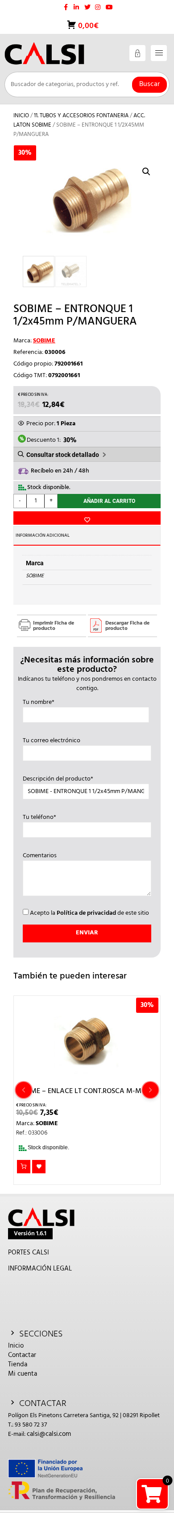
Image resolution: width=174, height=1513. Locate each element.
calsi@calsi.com (49, 1434)
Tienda (17, 1364)
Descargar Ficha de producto (127, 626)
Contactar (22, 1355)
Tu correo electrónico (51, 741)
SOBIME (44, 341)
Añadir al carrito (109, 501)
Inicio (21, 115)
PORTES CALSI (28, 1252)
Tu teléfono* (39, 817)
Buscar (149, 84)
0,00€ (87, 26)
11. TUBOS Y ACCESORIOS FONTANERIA (81, 115)
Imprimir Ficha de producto (53, 626)
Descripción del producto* (58, 779)
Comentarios (40, 856)
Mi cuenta (22, 1374)
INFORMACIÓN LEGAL (40, 1268)
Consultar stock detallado (62, 454)
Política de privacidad (86, 913)
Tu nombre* (38, 702)
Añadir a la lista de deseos (87, 518)
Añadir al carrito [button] (23, 1166)
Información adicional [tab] (43, 535)
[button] (146, 172)
